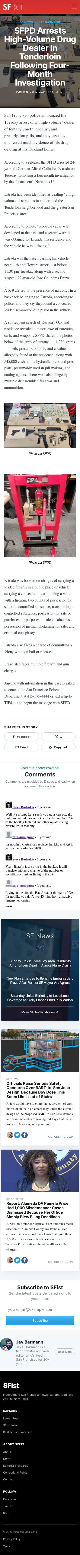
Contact (8, 1479)
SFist (11, 1385)
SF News (26, 22)
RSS (5, 1513)
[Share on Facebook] (24, 1135)
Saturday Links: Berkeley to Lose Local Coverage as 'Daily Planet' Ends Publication (40, 997)
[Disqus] (40, 853)
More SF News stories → (40, 1012)
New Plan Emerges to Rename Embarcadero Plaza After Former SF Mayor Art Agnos (40, 980)
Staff (6, 1458)
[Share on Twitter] (17, 1135)
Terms (6, 1546)
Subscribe (40, 1320)
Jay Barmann (49, 22)
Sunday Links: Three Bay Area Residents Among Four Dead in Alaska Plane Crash (40, 963)
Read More (65, 1351)
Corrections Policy (15, 1472)
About (7, 1452)
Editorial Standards (15, 1465)
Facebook (9, 1499)
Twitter (8, 1506)
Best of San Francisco (17, 1432)
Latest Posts (11, 1418)
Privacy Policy (11, 1539)
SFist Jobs (10, 1425)
